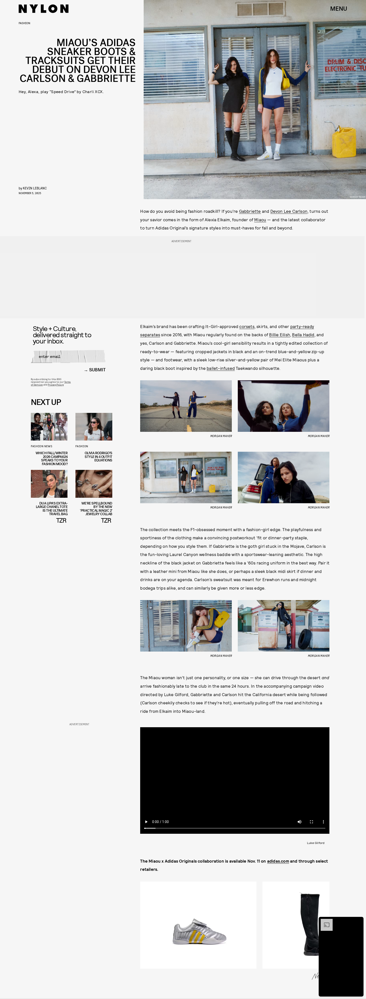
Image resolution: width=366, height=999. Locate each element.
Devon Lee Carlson (288, 211)
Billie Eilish (279, 334)
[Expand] (324, 921)
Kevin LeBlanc (35, 188)
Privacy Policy (55, 384)
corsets (246, 326)
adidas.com (278, 860)
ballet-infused (221, 368)
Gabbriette (250, 211)
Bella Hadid (303, 334)
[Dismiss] (358, 921)
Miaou (260, 219)
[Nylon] (43, 8)
